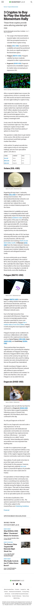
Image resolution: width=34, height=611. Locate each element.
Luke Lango (11, 553)
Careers (6, 591)
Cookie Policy (7, 596)
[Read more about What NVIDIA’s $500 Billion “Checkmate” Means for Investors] (25, 531)
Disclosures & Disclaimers (15, 591)
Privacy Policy (25, 591)
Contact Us (23, 589)
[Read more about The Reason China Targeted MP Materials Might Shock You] (25, 545)
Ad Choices (7, 593)
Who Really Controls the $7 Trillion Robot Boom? (11, 563)
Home (5, 6)
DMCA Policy (17, 598)
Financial (6, 510)
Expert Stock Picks (8, 542)
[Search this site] (31, 1)
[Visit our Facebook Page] (13, 584)
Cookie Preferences (16, 596)
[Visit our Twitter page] (17, 584)
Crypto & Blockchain (13, 6)
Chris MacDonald (9, 31)
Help (28, 589)
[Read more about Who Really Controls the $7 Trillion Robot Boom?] (25, 561)
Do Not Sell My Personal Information (19, 593)
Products (17, 589)
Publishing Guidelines (22, 506)
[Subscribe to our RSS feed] (20, 584)
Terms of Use (25, 596)
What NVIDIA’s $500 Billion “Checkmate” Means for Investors (11, 533)
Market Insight (7, 529)
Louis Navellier (12, 538)
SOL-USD (15, 46)
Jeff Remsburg (12, 568)
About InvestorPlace (9, 589)
